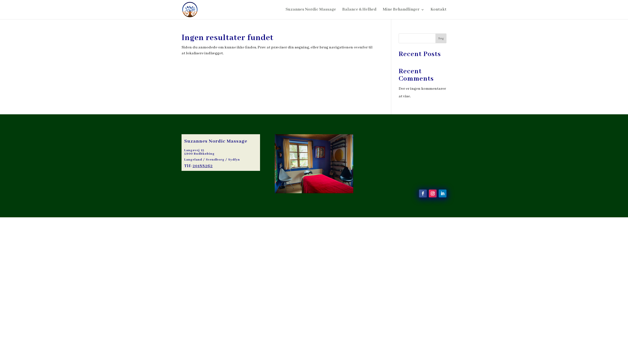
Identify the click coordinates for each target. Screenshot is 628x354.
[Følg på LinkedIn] (442, 193)
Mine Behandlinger (401, 10)
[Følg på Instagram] (433, 193)
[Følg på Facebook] (423, 193)
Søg (441, 38)
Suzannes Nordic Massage (311, 10)
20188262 (203, 166)
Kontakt (438, 10)
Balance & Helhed (359, 10)
